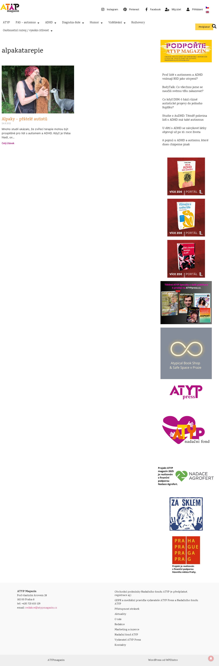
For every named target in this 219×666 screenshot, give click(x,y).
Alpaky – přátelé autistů (24, 119)
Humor (94, 23)
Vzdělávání (115, 23)
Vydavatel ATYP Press (128, 640)
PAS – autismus (26, 23)
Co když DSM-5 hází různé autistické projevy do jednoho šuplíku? (182, 103)
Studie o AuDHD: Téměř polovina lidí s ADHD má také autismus (184, 118)
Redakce (120, 625)
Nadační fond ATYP (126, 635)
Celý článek (8, 143)
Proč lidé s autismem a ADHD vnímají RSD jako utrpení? (182, 77)
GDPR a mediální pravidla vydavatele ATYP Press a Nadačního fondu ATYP (156, 602)
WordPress (155, 660)
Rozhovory (138, 23)
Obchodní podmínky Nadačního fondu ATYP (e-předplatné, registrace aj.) (151, 593)
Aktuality (120, 614)
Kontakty (120, 645)
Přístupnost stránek (127, 609)
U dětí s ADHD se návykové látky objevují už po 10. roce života (184, 130)
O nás (118, 619)
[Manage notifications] (211, 658)
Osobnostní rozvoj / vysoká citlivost (26, 30)
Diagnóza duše (71, 23)
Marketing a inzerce (127, 630)
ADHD (49, 23)
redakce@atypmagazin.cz (41, 608)
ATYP (6, 23)
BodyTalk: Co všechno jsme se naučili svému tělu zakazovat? (182, 89)
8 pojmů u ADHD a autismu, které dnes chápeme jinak (185, 142)
